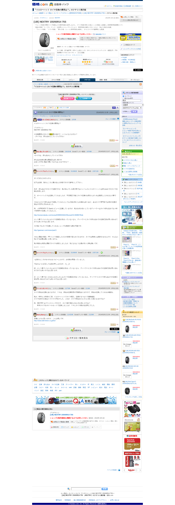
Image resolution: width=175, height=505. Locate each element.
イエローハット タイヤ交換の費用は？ (51, 112)
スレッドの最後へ (111, 119)
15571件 (95, 171)
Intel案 (140, 182)
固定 (42, 390)
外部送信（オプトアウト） (98, 500)
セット (57, 387)
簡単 (46, 390)
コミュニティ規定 (129, 299)
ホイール (64, 387)
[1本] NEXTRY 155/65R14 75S (60, 116)
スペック (66, 427)
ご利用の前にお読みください (43, 70)
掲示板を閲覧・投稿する (131, 301)
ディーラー (69, 384)
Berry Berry (41, 315)
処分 (100, 387)
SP (89, 387)
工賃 (62, 384)
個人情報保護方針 (80, 500)
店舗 (74, 387)
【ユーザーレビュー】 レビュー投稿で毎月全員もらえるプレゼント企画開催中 (131, 131)
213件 (88, 288)
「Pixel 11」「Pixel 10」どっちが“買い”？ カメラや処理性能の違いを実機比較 (132, 246)
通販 (108, 384)
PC (139, 194)
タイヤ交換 (55, 384)
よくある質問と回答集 (130, 171)
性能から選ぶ (127, 163)
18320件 (68, 151)
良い (76, 384)
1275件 (67, 288)
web (70, 387)
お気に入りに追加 (64, 107)
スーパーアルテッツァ (44, 171)
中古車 (124, 57)
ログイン (109, 6)
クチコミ (86, 427)
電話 (105, 387)
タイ (35, 384)
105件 (74, 119)
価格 (79, 387)
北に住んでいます (42, 152)
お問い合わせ (114, 500)
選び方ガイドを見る (135, 175)
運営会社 (59, 500)
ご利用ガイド (138, 6)
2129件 (91, 314)
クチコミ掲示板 (38, 84)
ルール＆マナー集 (129, 305)
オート (111, 387)
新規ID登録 (118, 6)
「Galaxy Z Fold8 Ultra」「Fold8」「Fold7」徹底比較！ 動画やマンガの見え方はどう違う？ (132, 232)
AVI (56, 390)
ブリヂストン (44, 18)
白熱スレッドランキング (132, 282)
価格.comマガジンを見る (134, 273)
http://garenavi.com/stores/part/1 (45, 230)
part (60, 390)
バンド (36, 390)
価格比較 (56, 427)
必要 (35, 387)
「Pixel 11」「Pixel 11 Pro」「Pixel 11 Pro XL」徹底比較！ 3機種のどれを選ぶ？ (132, 260)
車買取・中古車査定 (128, 60)
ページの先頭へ (112, 470)
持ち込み (47, 384)
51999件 (74, 171)
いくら (98, 384)
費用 (113, 384)
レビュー (94, 387)
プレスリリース (77, 55)
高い (51, 387)
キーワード (128, 96)
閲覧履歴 (128, 6)
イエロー (83, 384)
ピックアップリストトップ (133, 202)
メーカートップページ (64, 55)
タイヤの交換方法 (129, 169)
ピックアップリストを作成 (132, 49)
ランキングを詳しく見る (134, 397)
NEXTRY (57, 18)
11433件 (70, 314)
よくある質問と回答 (129, 306)
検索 (51, 390)
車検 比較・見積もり (129, 62)
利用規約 (68, 500)
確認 (103, 384)
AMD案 (140, 185)
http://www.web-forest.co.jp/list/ (45, 321)
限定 (84, 387)
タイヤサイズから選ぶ (130, 160)
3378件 (89, 151)
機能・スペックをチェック (131, 166)
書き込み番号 (129, 98)
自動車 (46, 84)
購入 (92, 384)
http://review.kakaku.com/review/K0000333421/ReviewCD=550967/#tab (58, 215)
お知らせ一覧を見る (135, 145)
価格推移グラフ (101, 34)
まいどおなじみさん (48, 119)
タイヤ (51, 84)
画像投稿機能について (130, 303)
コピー (41, 387)
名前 (46, 387)
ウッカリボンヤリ (42, 288)
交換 (40, 384)
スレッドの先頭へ (111, 332)
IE (88, 384)
